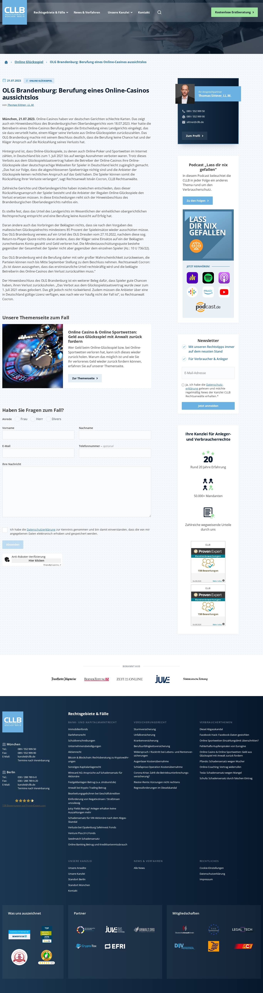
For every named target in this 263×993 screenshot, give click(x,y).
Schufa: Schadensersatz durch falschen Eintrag (226, 778)
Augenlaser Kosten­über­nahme (151, 761)
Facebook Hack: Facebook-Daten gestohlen (224, 734)
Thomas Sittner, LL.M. (20, 105)
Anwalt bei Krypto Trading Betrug (87, 787)
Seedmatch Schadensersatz (84, 838)
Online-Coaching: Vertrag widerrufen (220, 767)
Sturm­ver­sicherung (145, 729)
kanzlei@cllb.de (26, 756)
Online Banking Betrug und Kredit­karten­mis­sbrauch (97, 844)
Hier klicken (36, 560)
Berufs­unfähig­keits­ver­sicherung (152, 746)
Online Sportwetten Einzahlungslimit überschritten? (229, 740)
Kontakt (72, 890)
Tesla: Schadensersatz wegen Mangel (221, 772)
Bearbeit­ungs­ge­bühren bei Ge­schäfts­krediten (94, 793)
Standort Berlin (76, 879)
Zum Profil (193, 136)
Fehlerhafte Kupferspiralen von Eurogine (223, 746)
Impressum (206, 879)
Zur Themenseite (83, 378)
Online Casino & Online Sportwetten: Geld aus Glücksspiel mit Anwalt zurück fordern (105, 336)
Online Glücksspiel (29, 62)
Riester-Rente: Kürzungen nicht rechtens (157, 782)
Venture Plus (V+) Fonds (81, 833)
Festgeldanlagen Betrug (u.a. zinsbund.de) (92, 782)
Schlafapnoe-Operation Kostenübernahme (158, 767)
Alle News (139, 868)
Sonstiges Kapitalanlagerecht (84, 767)
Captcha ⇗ (52, 564)
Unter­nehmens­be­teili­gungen (84, 746)
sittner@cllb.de (195, 122)
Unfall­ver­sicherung (144, 734)
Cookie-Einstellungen (212, 868)
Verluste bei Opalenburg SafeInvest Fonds (92, 827)
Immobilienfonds (78, 729)
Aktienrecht (74, 752)
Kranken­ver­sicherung (146, 740)
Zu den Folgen (196, 200)
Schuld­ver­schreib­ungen (81, 740)
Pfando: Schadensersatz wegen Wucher (222, 761)
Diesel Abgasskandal (211, 729)
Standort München (79, 885)
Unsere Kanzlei (76, 873)
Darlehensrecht (77, 734)
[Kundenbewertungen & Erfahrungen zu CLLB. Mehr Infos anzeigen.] (208, 562)
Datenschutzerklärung (41, 529)
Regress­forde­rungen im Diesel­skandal (155, 787)
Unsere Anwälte (77, 868)
